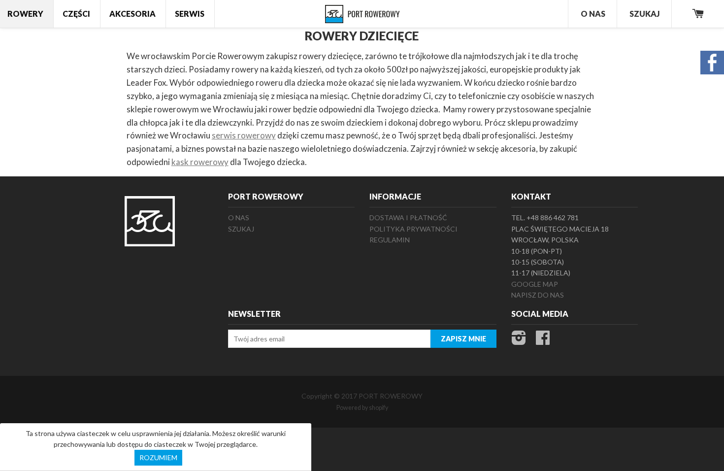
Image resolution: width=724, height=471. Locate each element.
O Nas (593, 13)
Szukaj (644, 13)
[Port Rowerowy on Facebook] (542, 340)
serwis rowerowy (244, 135)
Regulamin (389, 240)
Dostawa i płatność (408, 217)
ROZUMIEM (158, 457)
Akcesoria (132, 13)
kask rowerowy (200, 162)
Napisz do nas (537, 295)
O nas (238, 217)
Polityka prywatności (413, 229)
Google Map (534, 284)
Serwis (189, 13)
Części (76, 13)
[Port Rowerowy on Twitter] (519, 340)
